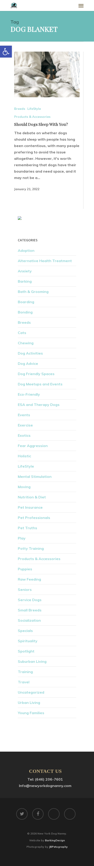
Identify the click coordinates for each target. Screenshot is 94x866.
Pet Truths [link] (27, 528)
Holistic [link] (24, 456)
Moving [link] (24, 486)
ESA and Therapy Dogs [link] (39, 404)
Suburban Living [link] (32, 661)
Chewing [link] (26, 343)
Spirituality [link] (27, 641)
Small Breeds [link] (30, 610)
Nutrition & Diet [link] (32, 497)
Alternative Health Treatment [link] (45, 260)
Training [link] (25, 671)
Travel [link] (23, 682)
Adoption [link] (26, 250)
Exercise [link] (25, 425)
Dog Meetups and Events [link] (40, 384)
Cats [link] (22, 332)
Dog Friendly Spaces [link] (36, 373)
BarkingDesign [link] (55, 840)
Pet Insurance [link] (30, 507)
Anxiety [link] (25, 271)
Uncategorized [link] (31, 692)
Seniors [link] (25, 589)
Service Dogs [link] (30, 600)
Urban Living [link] (29, 702)
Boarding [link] (26, 302)
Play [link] (22, 538)
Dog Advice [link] (28, 363)
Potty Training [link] (31, 548)
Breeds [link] (19, 109)
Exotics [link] (24, 435)
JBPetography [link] (58, 846)
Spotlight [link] (26, 651)
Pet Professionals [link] (34, 517)
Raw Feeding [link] (29, 579)
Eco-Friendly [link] (29, 394)
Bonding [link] (25, 312)
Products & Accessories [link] (32, 117)
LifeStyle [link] (34, 109)
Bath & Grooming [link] (33, 291)
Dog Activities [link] (30, 353)
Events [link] (24, 415)
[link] (6, 52)
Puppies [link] (25, 569)
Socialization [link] (29, 620)
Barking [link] (25, 281)
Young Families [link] (31, 713)
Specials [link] (25, 630)
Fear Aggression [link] (33, 445)
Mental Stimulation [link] (35, 476)
